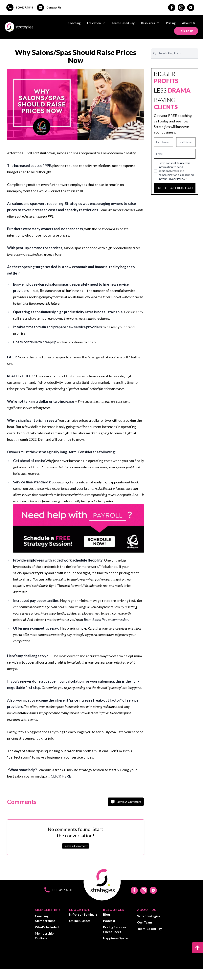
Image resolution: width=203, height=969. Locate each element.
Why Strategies (148, 916)
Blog (106, 914)
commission (119, 619)
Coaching (74, 23)
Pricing (171, 23)
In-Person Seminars (83, 914)
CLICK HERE (61, 776)
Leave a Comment (75, 846)
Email (159, 153)
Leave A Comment (129, 801)
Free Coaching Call (175, 188)
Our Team (144, 922)
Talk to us (186, 31)
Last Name (185, 142)
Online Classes (80, 921)
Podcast (109, 921)
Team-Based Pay (123, 23)
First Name (162, 142)
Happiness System (116, 938)
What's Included (47, 927)
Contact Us (53, 7)
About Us (188, 23)
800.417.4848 (24, 7)
